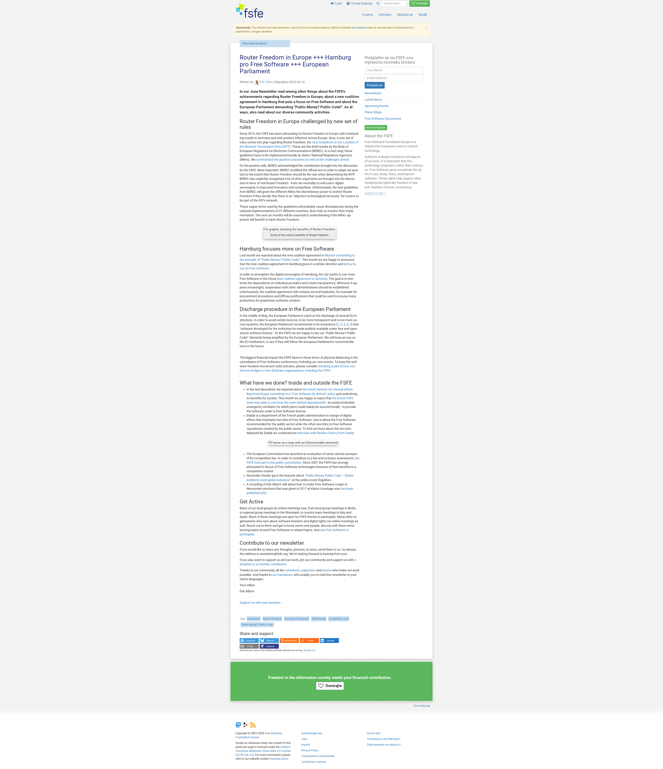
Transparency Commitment (317, 756)
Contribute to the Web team (383, 739)
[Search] (378, 4)
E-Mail (250, 646)
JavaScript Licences (313, 761)
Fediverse (250, 640)
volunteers (292, 570)
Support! (270, 646)
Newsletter (253, 618)
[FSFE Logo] (249, 10)
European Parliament (297, 618)
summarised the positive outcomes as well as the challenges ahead (302, 159)
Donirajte (421, 3)
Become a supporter (376, 127)
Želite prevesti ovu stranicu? (384, 744)
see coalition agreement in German (302, 278)
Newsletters (373, 93)
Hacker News (290, 640)
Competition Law (339, 618)
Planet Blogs (373, 112)
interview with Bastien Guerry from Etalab (325, 433)
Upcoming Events (377, 106)
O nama (367, 14)
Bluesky (270, 640)
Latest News (373, 99)
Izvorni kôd (373, 733)
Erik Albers (267, 82)
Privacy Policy (309, 750)
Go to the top (422, 705)
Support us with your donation (260, 602)
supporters (308, 570)
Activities (385, 14)
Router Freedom (272, 618)
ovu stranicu (359, 27)
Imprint (305, 744)
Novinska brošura (255, 43)
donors (327, 570)
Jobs (304, 739)
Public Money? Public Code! (257, 624)
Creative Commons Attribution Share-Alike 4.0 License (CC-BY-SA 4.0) (263, 751)
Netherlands (319, 618)
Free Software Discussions (383, 118)
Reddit (310, 640)
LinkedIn (330, 640)
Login (338, 3)
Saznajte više (309, 650)
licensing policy (279, 758)
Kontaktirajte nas (311, 733)
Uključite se (405, 14)
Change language (361, 3)
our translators (282, 575)
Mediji (423, 14)
